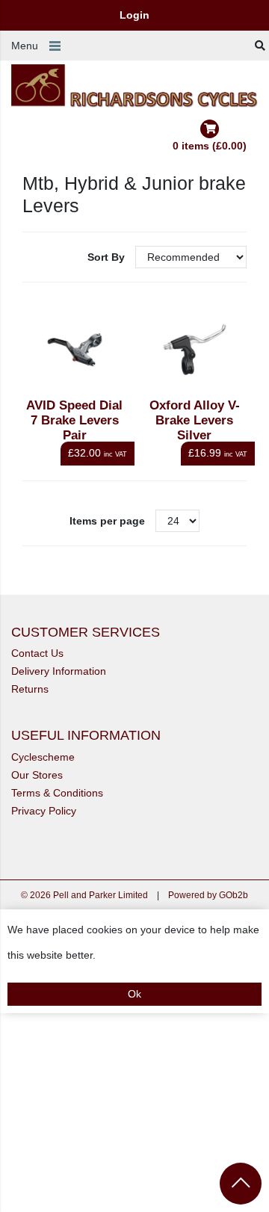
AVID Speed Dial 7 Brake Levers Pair (74, 420)
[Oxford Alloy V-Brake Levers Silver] (195, 350)
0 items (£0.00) (210, 146)
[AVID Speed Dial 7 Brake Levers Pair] (75, 350)
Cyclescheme (43, 757)
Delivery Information (58, 671)
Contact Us (37, 653)
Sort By (107, 257)
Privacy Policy (43, 811)
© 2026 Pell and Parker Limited (84, 895)
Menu (24, 46)
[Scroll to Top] (241, 1184)
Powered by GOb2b (208, 895)
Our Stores (37, 775)
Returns (30, 689)
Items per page (107, 521)
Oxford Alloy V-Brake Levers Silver (194, 420)
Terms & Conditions (57, 793)
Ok (134, 994)
